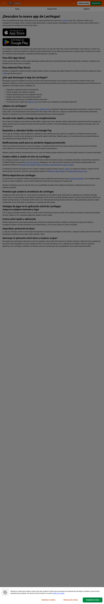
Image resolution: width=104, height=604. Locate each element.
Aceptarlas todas (92, 600)
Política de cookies (58, 593)
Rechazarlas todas (71, 600)
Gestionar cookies (48, 600)
